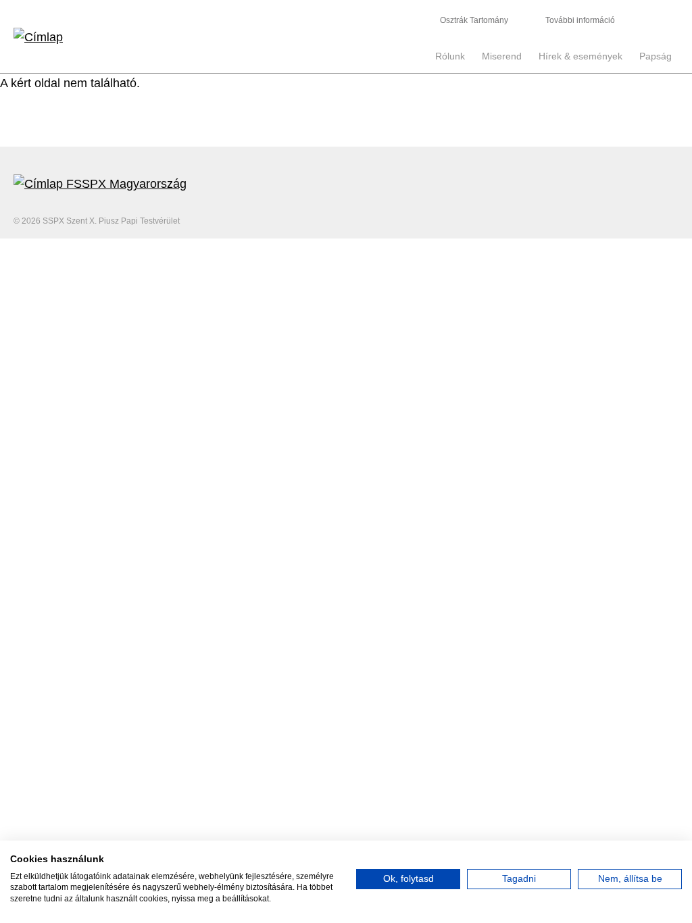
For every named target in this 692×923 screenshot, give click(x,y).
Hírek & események (580, 56)
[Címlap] (180, 36)
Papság (655, 56)
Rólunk (450, 56)
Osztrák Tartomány (474, 20)
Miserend (502, 56)
